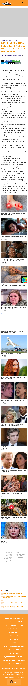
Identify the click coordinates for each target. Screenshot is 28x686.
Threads (12, 63)
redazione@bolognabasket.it (16, 677)
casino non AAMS (14, 650)
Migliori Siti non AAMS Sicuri (14, 657)
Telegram (5, 63)
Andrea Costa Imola (11, 40)
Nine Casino (14, 653)
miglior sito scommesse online (14, 629)
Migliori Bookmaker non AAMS (14, 660)
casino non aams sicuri (14, 625)
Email (19, 63)
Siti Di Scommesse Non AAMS (14, 646)
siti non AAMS (14, 632)
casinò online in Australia (14, 636)
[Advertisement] (14, 23)
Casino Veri (14, 643)
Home (3, 40)
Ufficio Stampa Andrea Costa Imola (11, 55)
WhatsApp (16, 60)
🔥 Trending (4, 590)
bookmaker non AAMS (14, 622)
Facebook (9, 60)
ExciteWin (14, 639)
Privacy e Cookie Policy (14, 618)
